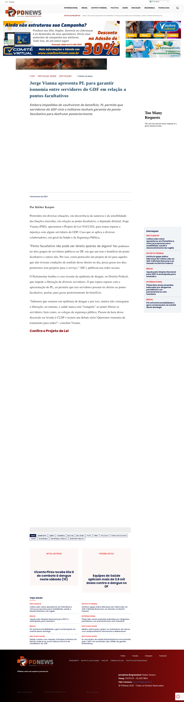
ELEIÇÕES (41, 591)
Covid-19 (113, 585)
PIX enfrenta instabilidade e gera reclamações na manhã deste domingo (52, 630)
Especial (86, 591)
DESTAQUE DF (152, 236)
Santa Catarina (115, 603)
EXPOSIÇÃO (51, 594)
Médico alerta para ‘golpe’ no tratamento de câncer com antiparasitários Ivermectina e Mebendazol (106, 630)
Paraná (66, 601)
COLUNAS (110, 582)
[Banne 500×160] (153, 49)
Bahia (67, 582)
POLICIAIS (105, 536)
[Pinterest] (116, 196)
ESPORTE (108, 591)
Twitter (122, 656)
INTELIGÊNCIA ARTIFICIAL (121, 594)
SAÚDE (55, 605)
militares (80, 536)
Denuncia (98, 587)
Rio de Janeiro (77, 603)
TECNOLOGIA (82, 607)
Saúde (33, 539)
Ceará (82, 582)
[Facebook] (169, 2)
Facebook (163, 656)
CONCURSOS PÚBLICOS (49, 585)
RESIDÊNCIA (64, 603)
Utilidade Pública (115, 607)
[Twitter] (118, 656)
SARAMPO (46, 605)
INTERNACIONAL (39, 596)
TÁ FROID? (118, 605)
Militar (70, 536)
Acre (40, 582)
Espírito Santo (97, 591)
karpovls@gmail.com (142, 682)
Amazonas (58, 582)
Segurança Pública (59, 539)
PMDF (96, 536)
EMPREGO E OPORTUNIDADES (58, 591)
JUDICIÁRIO (65, 596)
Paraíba (58, 601)
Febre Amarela (73, 594)
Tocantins (102, 607)
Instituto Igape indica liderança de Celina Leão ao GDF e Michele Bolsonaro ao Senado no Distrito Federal (160, 260)
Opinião (111, 598)
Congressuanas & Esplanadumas (73, 585)
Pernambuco (76, 601)
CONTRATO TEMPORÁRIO (97, 585)
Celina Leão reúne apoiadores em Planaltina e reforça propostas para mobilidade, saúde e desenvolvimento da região (160, 243)
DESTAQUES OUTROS (95, 589)
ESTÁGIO (118, 591)
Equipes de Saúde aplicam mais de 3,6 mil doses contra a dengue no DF (106, 581)
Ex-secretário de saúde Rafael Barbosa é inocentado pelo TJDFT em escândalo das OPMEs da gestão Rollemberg (106, 641)
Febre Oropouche (87, 594)
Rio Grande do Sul (91, 603)
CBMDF (51, 536)
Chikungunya (92, 582)
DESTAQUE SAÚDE (47, 76)
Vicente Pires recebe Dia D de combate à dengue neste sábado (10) (54, 575)
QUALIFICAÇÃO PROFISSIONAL (45, 603)
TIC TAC (93, 607)
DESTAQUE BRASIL (111, 587)
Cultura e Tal (70, 587)
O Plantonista (100, 598)
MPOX (81, 598)
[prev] (175, 15)
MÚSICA (89, 598)
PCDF (89, 536)
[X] (176, 2)
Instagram (148, 656)
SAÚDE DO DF (78, 605)
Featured (61, 594)
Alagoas (48, 582)
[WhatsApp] (122, 196)
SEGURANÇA (91, 605)
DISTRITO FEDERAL (112, 589)
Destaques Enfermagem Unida (73, 589)
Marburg (98, 596)
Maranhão (88, 596)
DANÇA (80, 587)
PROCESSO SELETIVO (108, 601)
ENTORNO (76, 591)
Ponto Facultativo (119, 536)
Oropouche (121, 598)
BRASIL (74, 582)
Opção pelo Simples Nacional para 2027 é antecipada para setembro (49, 620)
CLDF (32, 76)
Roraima (104, 603)
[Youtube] (179, 2)
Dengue (89, 587)
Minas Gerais (58, 598)
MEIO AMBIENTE (45, 598)
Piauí (85, 601)
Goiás (107, 594)
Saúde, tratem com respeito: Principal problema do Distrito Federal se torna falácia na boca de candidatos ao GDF (53, 641)
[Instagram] (173, 2)
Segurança (43, 539)
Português (155, 1)
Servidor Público (77, 539)
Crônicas (50, 587)
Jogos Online (53, 596)
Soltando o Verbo (105, 605)
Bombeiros (42, 536)
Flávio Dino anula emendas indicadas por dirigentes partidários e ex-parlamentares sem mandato (105, 620)
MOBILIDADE (71, 598)
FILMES (99, 594)
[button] (177, 8)
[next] (179, 15)
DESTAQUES (65, 76)
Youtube (135, 656)
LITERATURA (76, 596)
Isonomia (61, 536)
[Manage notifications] (178, 696)
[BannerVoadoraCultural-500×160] (153, 30)
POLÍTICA (93, 601)
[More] (128, 196)
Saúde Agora (66, 605)
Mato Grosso (108, 596)
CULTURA (59, 587)
